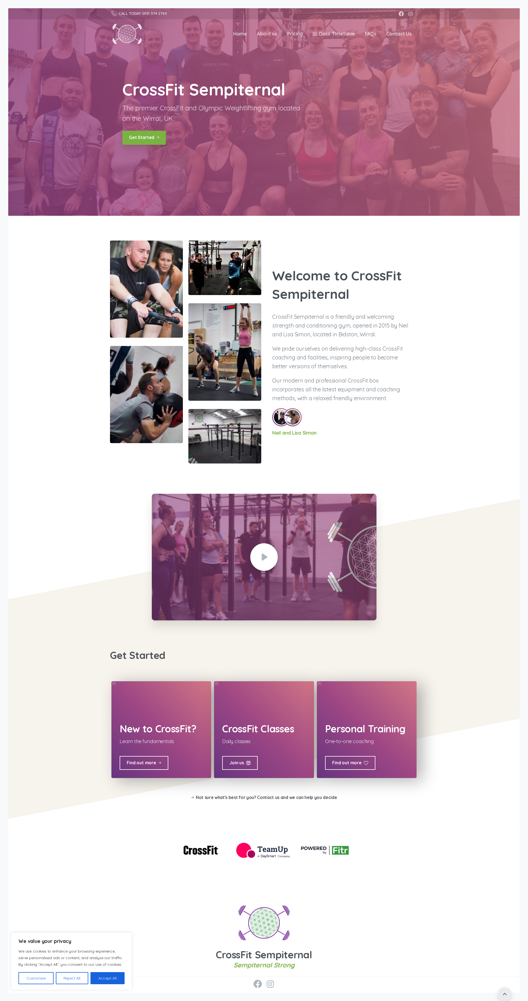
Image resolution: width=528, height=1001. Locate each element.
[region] (71, 961)
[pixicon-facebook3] (257, 984)
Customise (36, 978)
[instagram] (410, 13)
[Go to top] (505, 994)
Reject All (72, 978)
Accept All (107, 978)
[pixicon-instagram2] (270, 984)
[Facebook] (401, 13)
